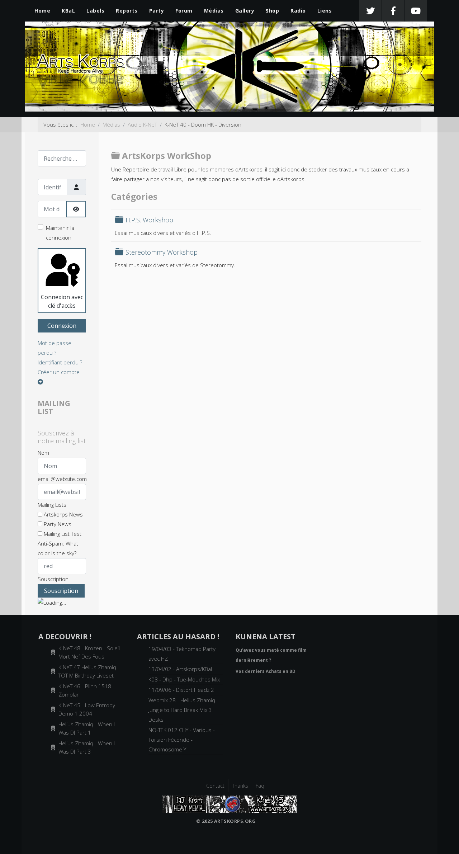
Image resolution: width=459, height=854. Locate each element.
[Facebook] (393, 11)
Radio (298, 10)
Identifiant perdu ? (60, 362)
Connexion (61, 326)
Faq (260, 785)
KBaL (68, 10)
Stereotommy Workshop (162, 252)
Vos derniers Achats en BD (265, 671)
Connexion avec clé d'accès (62, 301)
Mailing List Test (61, 533)
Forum (184, 10)
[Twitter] (370, 11)
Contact (215, 785)
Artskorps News (62, 514)
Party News (56, 524)
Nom (43, 452)
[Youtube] (415, 11)
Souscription (53, 578)
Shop (272, 10)
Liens (324, 10)
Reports (127, 10)
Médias (214, 10)
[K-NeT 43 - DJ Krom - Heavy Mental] (229, 803)
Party (156, 10)
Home (42, 10)
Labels (95, 10)
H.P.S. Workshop (149, 220)
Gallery (245, 10)
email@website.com (62, 478)
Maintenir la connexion (60, 232)
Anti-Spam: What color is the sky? (58, 548)
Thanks (240, 785)
